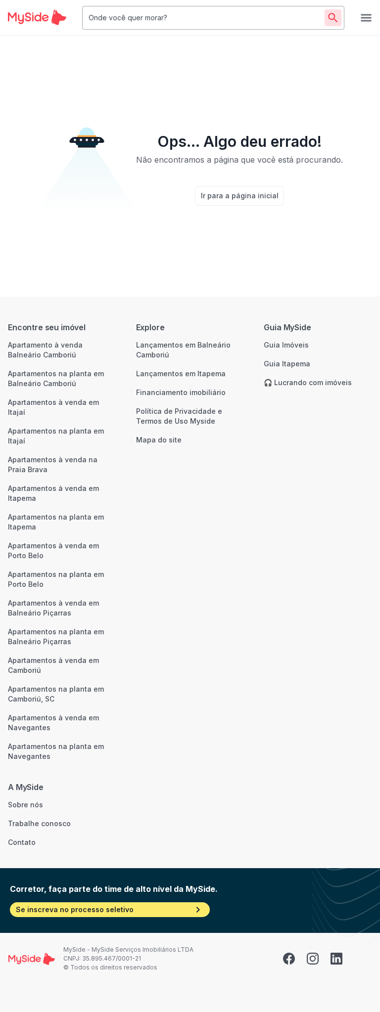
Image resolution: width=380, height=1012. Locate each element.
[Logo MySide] (37, 17)
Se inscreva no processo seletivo (75, 909)
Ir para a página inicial (240, 195)
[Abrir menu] (366, 18)
